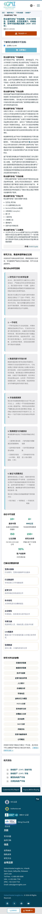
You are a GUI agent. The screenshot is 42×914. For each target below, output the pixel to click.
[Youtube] (28, 903)
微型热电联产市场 (18, 777)
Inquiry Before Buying (31, 789)
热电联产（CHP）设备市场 (21, 769)
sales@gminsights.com (17, 884)
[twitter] (14, 903)
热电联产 (28, 12)
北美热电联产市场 (18, 781)
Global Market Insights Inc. (14, 895)
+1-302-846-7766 (14, 879)
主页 (3, 12)
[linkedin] (7, 903)
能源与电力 (10, 12)
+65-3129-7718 (14, 882)
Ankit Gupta (33, 246)
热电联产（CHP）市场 (19, 773)
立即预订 (22, 50)
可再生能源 (19, 12)
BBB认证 (29, 523)
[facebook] (21, 903)
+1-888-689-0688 (17, 876)
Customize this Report (11, 789)
